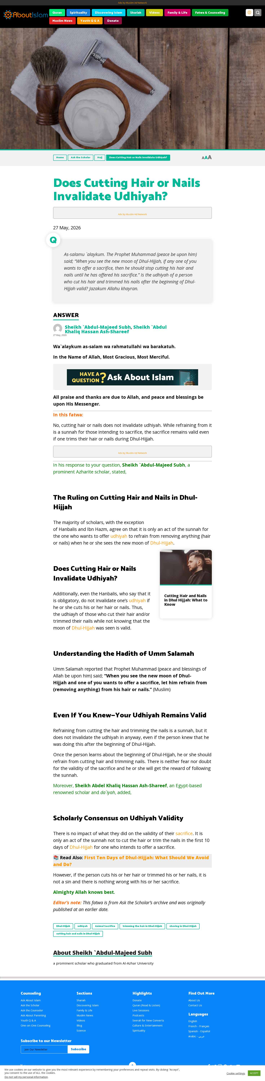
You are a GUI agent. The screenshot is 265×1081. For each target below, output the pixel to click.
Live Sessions (140, 1010)
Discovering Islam (108, 12)
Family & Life (177, 12)
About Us (194, 1000)
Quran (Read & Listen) (146, 1005)
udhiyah (119, 536)
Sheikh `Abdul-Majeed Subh (98, 327)
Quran (57, 12)
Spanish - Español (199, 1031)
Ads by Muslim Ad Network (132, 2)
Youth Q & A (89, 20)
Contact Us (195, 1005)
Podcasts (138, 1015)
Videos (154, 12)
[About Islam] (26, 15)
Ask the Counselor (32, 1010)
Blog (79, 1025)
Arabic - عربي (196, 1036)
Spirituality (78, 12)
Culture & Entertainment (147, 1025)
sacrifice (184, 833)
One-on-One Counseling (35, 1025)
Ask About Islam (31, 1000)
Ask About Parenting (33, 1015)
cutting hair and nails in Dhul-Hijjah (78, 934)
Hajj (99, 158)
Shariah (135, 12)
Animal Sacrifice (105, 926)
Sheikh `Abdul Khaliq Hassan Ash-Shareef (116, 329)
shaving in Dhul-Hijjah (182, 926)
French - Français (198, 1026)
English (192, 1021)
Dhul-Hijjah (161, 543)
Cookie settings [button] (236, 1073)
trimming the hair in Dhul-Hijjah (142, 926)
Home (60, 158)
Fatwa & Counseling (210, 12)
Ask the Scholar (80, 158)
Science (81, 1030)
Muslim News (62, 20)
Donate (113, 20)
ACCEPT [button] (254, 1073)
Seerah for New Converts (148, 1020)
